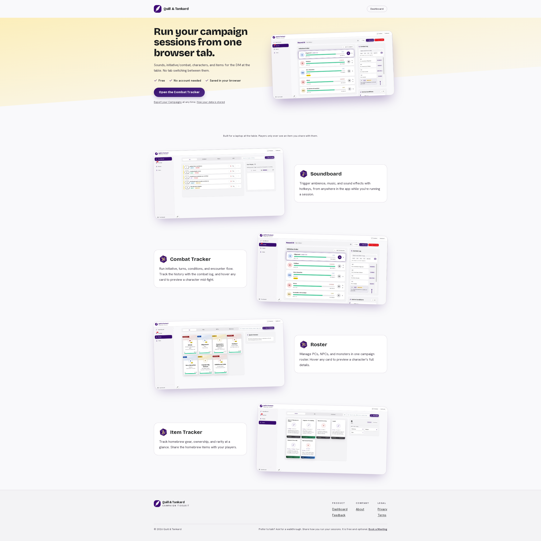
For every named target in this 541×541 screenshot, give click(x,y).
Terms (382, 515)
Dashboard (377, 9)
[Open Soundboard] (219, 183)
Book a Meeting (378, 529)
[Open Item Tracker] (322, 438)
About (360, 509)
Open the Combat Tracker (179, 92)
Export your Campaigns (168, 102)
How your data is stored (211, 102)
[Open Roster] (219, 354)
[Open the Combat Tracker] (332, 65)
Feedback (338, 515)
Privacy (382, 509)
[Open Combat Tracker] (322, 269)
